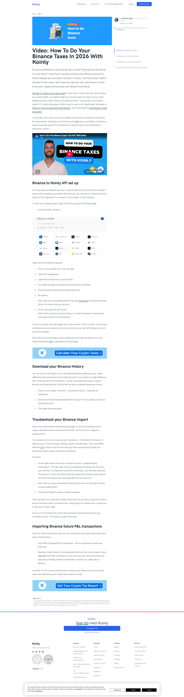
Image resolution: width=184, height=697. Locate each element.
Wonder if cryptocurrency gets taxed (48, 93)
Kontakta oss (119, 667)
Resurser (94, 4)
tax (39, 14)
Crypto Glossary (100, 663)
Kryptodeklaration (80, 677)
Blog (34, 14)
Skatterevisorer (99, 655)
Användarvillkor (140, 651)
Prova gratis (91, 628)
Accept (149, 690)
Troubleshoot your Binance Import (128, 62)
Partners (117, 655)
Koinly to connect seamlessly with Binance (51, 108)
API (77, 121)
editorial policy (120, 29)
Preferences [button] (39, 691)
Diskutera (97, 667)
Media (116, 663)
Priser (96, 647)
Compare (97, 676)
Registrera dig (144, 4)
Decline (133, 690)
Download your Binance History (127, 56)
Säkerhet (138, 659)
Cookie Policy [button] (79, 689)
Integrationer (81, 4)
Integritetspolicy (140, 647)
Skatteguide (98, 659)
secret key (83, 301)
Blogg (116, 647)
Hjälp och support (100, 651)
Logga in (131, 4)
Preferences (117, 690)
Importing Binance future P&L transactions (131, 68)
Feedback (97, 671)
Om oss (117, 651)
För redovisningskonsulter (114, 4)
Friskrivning (139, 655)
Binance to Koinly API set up (126, 50)
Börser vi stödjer (79, 647)
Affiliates (117, 659)
